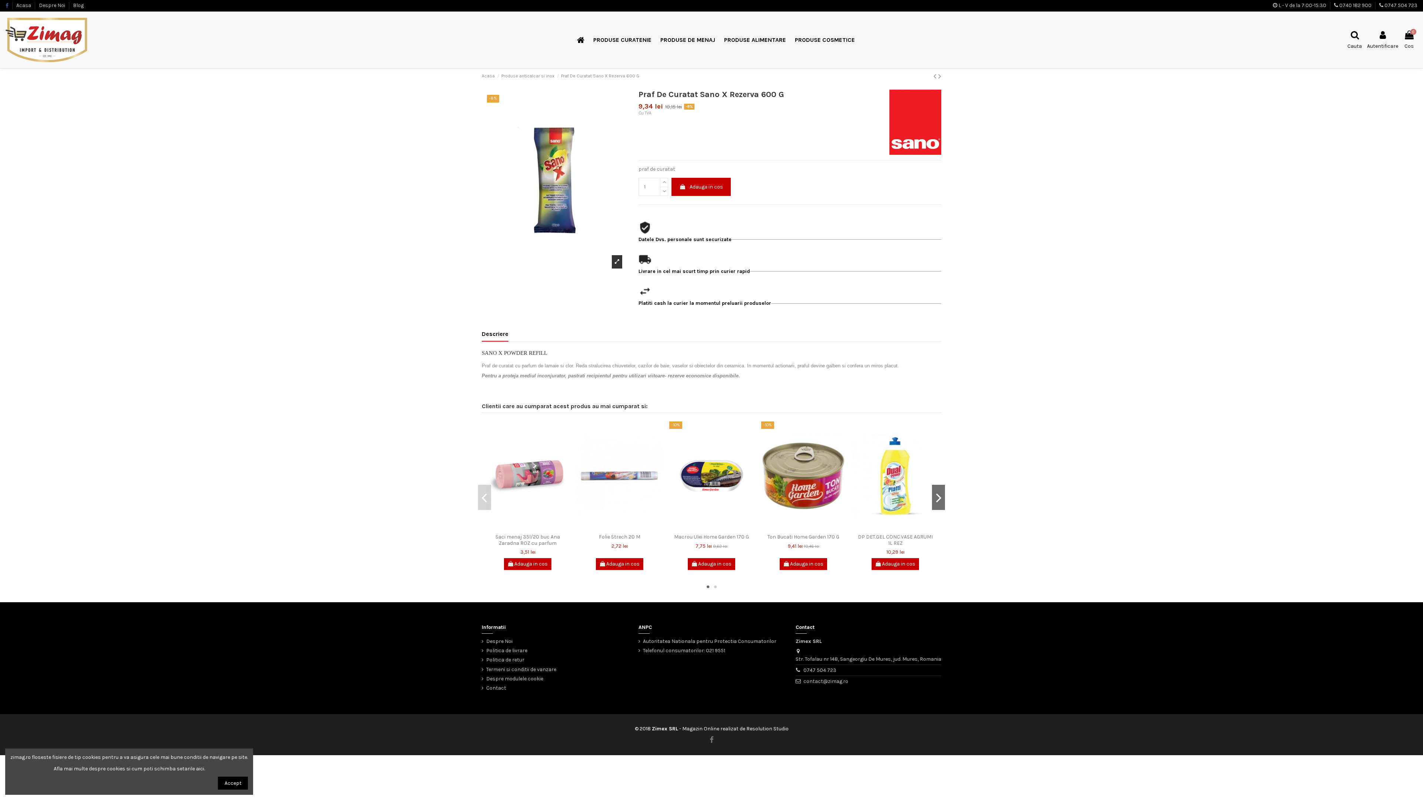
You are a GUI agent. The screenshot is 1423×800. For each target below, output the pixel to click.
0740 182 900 (1355, 5)
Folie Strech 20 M (619, 537)
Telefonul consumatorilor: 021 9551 (684, 650)
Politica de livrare (506, 650)
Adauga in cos (706, 187)
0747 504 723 (1400, 5)
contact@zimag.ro (825, 681)
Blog (78, 5)
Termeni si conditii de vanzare (521, 669)
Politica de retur (505, 660)
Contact (496, 688)
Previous (484, 497)
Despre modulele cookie (514, 679)
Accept (233, 783)
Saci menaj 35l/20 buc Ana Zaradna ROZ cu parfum (527, 540)
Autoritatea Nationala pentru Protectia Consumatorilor (709, 641)
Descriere (495, 333)
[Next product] (939, 76)
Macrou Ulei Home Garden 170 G (711, 537)
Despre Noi (52, 5)
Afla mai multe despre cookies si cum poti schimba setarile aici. (129, 769)
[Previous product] (935, 76)
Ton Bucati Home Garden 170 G (803, 537)
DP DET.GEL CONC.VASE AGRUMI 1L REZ (895, 540)
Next (938, 497)
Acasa (24, 5)
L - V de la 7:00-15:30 (1302, 5)
